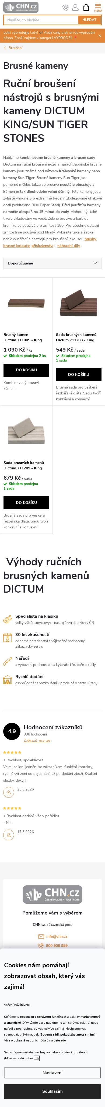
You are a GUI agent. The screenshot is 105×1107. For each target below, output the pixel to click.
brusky (90, 239)
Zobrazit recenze (37, 740)
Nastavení (52, 1073)
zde (63, 1040)
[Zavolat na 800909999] (65, 7)
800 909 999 (57, 945)
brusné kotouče (16, 245)
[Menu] (98, 7)
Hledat (89, 20)
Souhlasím (52, 1091)
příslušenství (42, 245)
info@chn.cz (56, 936)
